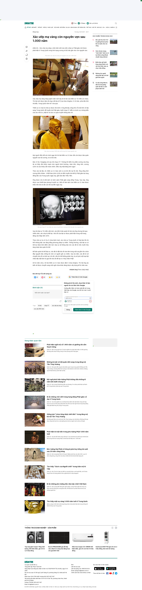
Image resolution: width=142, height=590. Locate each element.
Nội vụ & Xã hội (93, 23)
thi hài (39, 305)
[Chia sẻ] (27, 51)
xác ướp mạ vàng (56, 305)
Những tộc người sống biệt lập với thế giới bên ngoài (102, 75)
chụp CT (46, 305)
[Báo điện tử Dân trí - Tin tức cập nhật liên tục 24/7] (29, 23)
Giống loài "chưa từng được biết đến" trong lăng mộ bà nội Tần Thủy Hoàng (67, 415)
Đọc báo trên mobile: (101, 564)
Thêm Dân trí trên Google (79, 277)
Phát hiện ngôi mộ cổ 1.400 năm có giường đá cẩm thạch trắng (66, 346)
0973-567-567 (50, 576)
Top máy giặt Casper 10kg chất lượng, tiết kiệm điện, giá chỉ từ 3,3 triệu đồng (35, 548)
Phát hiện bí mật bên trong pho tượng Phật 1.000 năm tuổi (68, 433)
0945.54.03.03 (86, 568)
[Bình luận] (27, 47)
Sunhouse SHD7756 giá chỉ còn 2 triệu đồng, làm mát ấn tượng (106, 548)
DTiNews (83, 23)
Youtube (110, 573)
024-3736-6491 (35, 576)
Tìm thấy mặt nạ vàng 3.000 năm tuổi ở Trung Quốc (67, 501)
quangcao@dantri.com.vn (82, 570)
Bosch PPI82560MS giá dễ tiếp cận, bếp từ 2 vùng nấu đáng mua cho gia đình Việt (59, 548)
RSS (72, 564)
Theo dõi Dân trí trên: (99, 573)
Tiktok (113, 573)
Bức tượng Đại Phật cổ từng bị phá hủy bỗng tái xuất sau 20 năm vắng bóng (67, 450)
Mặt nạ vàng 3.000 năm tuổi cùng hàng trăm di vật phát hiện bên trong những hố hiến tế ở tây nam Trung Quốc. (67, 505)
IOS (99, 568)
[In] (27, 59)
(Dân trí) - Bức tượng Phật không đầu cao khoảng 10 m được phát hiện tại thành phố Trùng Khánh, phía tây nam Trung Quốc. (67, 385)
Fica (75, 23)
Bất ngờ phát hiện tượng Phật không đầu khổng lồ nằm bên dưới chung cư (66, 380)
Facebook (107, 573)
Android (111, 568)
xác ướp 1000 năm (39, 309)
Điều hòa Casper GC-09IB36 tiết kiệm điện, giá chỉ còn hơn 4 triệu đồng (83, 548)
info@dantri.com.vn (33, 584)
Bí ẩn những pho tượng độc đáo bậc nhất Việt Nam (66, 484)
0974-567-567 (38, 582)
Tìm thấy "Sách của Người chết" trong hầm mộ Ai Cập (66, 468)
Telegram (116, 573)
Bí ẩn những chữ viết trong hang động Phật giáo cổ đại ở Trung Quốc (67, 398)
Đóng (68, 309)
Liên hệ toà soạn (75, 566)
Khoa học (36, 32)
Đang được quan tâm (33, 340)
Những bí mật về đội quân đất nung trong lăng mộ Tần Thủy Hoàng (66, 363)
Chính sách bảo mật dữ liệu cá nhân (81, 572)
